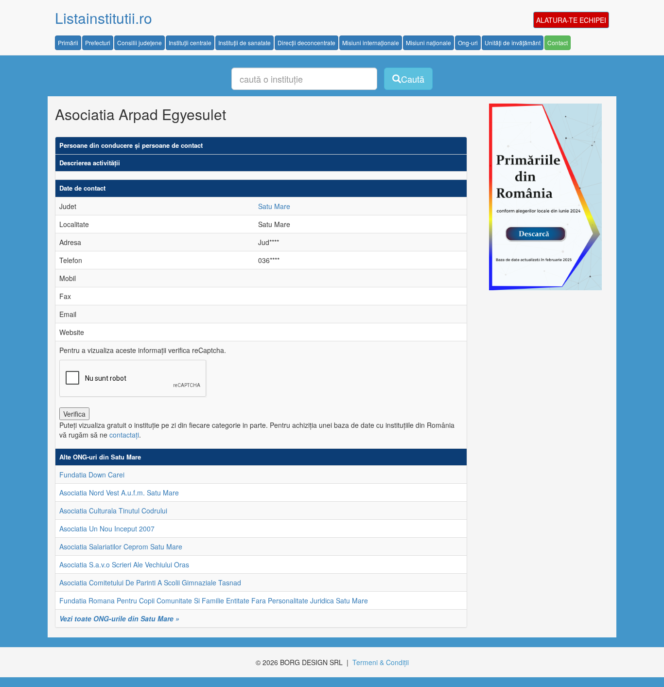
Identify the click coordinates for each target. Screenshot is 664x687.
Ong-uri (468, 42)
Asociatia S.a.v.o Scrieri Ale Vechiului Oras (124, 564)
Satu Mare (274, 206)
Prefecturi (97, 42)
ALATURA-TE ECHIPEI (571, 20)
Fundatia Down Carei (91, 474)
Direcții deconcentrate (306, 42)
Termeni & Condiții (380, 662)
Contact (557, 42)
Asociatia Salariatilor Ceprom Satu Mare (120, 546)
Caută (412, 78)
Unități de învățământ (513, 42)
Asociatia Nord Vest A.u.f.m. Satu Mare (119, 492)
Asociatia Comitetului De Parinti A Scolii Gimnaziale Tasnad (150, 582)
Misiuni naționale (428, 42)
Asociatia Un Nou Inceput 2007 (107, 528)
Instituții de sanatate (244, 42)
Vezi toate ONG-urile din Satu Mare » (119, 618)
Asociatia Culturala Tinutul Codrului (113, 510)
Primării (68, 42)
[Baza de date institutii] (542, 197)
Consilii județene (139, 42)
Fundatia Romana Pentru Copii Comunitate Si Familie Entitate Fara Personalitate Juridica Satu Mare (213, 600)
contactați (124, 435)
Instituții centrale (190, 42)
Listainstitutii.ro (103, 17)
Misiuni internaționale (370, 42)
